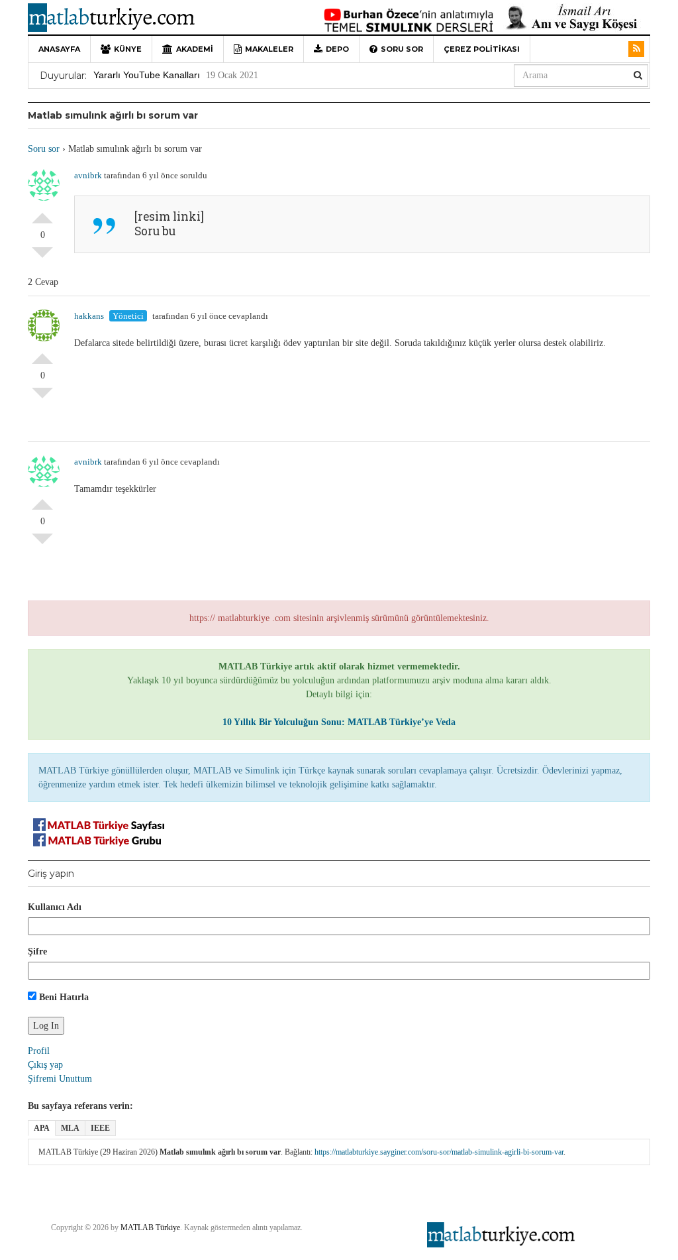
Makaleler (269, 49)
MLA (70, 1128)
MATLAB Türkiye (150, 1227)
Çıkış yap (45, 1065)
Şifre (37, 951)
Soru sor (402, 49)
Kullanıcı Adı (54, 907)
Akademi (194, 49)
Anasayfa (59, 49)
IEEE (100, 1128)
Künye (128, 49)
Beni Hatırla (62, 997)
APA (42, 1128)
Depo (337, 49)
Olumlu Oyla (42, 212)
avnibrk (88, 175)
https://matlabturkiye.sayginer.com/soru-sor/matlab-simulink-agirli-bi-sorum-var (439, 1152)
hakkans (89, 316)
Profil (39, 1051)
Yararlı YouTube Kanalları (146, 75)
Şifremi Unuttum (60, 1079)
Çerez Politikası (482, 49)
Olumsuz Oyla (42, 257)
